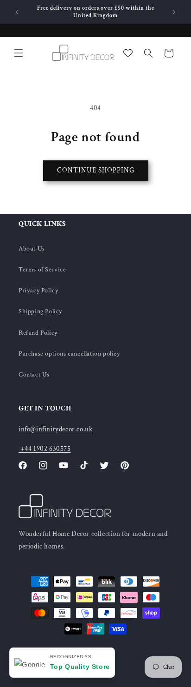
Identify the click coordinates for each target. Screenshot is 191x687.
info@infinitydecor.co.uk (55, 429)
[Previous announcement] (17, 12)
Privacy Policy (38, 290)
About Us (32, 248)
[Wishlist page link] (128, 53)
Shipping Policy (40, 311)
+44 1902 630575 (45, 448)
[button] (18, 53)
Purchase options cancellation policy (69, 354)
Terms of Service (42, 269)
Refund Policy (38, 333)
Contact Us (34, 374)
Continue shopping (95, 170)
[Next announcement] (174, 12)
